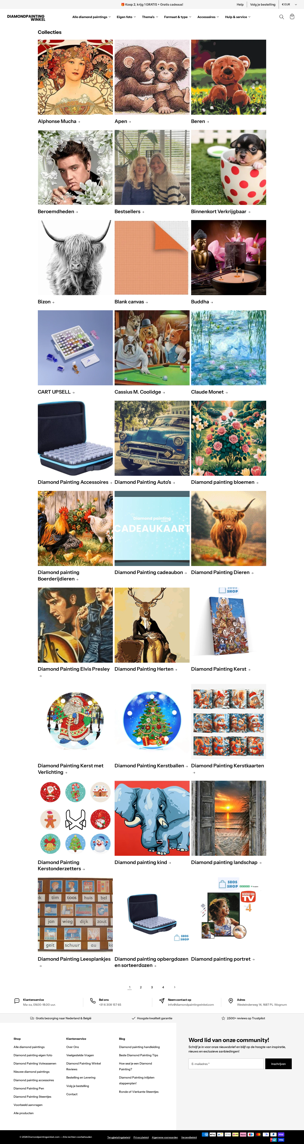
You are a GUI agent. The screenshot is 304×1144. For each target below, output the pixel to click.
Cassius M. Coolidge (138, 392)
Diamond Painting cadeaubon (149, 572)
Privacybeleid (141, 1137)
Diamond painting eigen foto (33, 1055)
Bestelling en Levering (80, 1077)
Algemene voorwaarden (165, 1137)
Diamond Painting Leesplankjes (74, 959)
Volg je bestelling (263, 4)
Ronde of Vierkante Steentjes (138, 1091)
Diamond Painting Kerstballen (149, 766)
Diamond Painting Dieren (220, 572)
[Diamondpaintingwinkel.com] (26, 17)
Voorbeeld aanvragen (28, 1105)
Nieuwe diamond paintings (31, 1071)
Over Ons (72, 1047)
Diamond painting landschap (224, 862)
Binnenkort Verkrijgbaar (218, 211)
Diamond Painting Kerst (218, 669)
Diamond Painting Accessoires (73, 482)
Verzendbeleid (189, 1137)
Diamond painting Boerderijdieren (58, 575)
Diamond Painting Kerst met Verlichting (70, 769)
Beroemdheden (56, 211)
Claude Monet (207, 392)
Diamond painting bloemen (222, 482)
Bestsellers (127, 211)
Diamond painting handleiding (139, 1047)
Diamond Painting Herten (144, 669)
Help (240, 4)
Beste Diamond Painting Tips (138, 1055)
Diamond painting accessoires (34, 1080)
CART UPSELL (54, 392)
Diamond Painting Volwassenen (35, 1063)
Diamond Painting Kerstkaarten (227, 766)
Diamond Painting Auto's (143, 482)
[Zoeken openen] (282, 17)
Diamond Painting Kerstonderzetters (59, 865)
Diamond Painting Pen (29, 1088)
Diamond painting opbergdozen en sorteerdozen (151, 962)
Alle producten (24, 1113)
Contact (71, 1094)
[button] (292, 17)
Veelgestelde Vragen (80, 1055)
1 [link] (129, 987)
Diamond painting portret (221, 959)
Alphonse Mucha (57, 121)
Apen (121, 121)
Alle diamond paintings (29, 1047)
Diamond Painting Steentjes (32, 1096)
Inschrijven (278, 1064)
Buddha (200, 302)
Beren (198, 121)
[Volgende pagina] (174, 987)
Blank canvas (129, 302)
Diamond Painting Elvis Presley (74, 669)
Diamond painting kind (141, 862)
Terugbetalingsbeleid (118, 1137)
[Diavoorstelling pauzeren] (212, 4)
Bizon (44, 302)
